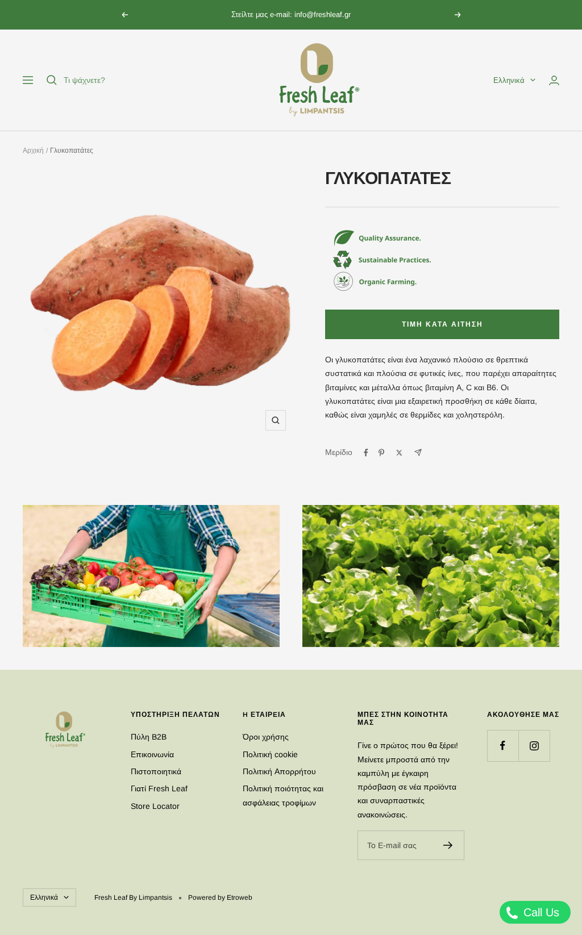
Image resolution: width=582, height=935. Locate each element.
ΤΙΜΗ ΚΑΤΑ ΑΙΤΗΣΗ (442, 324)
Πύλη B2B (149, 736)
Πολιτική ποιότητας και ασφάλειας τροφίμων (283, 795)
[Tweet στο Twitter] (399, 453)
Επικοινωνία (152, 754)
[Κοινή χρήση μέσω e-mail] (418, 452)
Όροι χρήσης (266, 736)
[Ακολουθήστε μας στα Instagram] (534, 745)
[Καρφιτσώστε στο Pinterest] (381, 453)
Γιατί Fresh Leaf (159, 788)
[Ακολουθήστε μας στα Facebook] (502, 745)
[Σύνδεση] (554, 80)
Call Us (539, 912)
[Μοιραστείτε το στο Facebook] (366, 453)
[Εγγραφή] (448, 845)
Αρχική (33, 151)
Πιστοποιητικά (156, 771)
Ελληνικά (509, 80)
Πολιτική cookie (270, 754)
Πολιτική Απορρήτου (279, 771)
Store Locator (155, 806)
